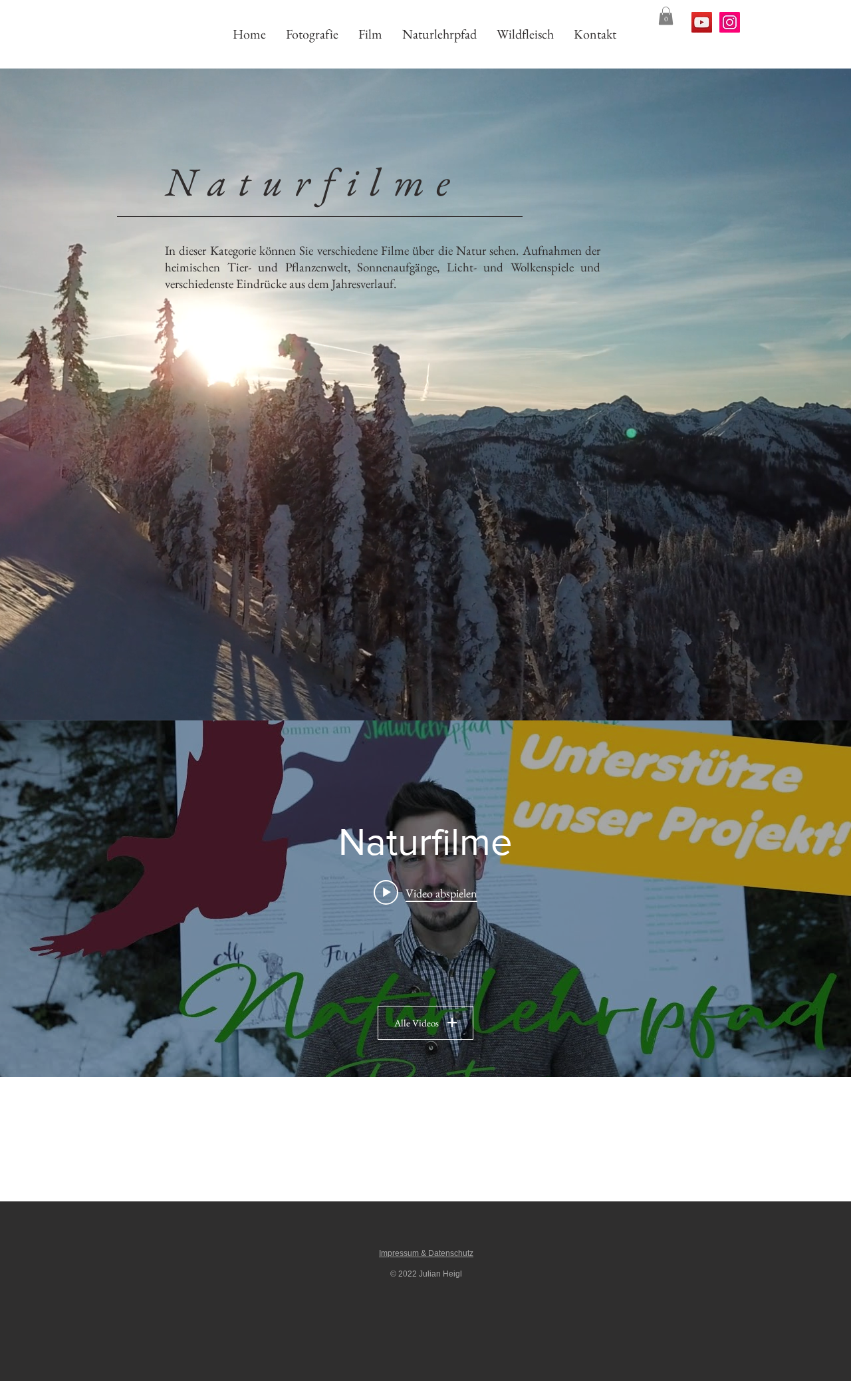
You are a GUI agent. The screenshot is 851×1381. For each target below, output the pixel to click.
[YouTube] (701, 22)
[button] (665, 16)
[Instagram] (729, 22)
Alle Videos (416, 1022)
